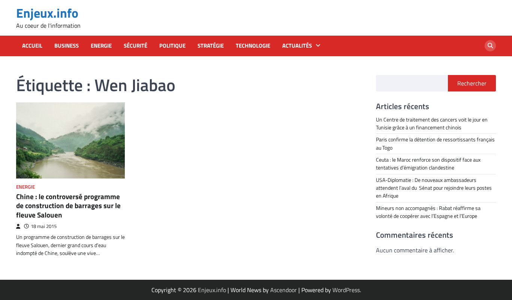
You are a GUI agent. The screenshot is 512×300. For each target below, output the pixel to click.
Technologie (253, 46)
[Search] (490, 45)
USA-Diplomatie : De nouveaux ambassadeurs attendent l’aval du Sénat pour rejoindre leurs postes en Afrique (434, 188)
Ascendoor (283, 289)
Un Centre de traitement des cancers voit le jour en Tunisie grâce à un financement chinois (432, 124)
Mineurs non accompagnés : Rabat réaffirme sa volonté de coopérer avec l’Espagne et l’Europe (428, 212)
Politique (172, 46)
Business (66, 46)
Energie (101, 46)
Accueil (32, 46)
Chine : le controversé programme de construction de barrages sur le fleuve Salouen (68, 205)
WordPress (346, 289)
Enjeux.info (47, 12)
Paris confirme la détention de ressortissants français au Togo (435, 143)
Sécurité (135, 46)
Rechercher (472, 83)
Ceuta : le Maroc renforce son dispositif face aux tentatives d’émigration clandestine (428, 164)
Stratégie (211, 46)
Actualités (297, 46)
